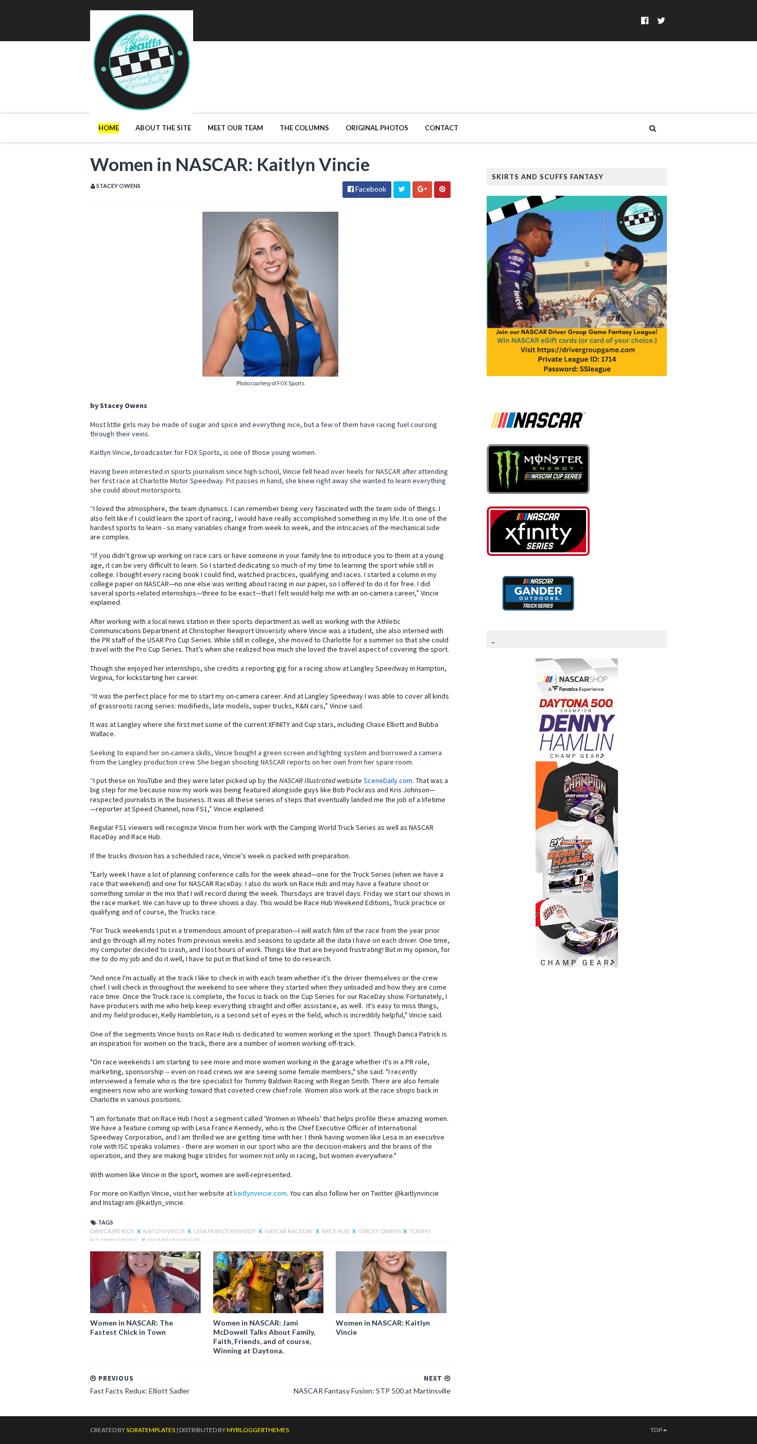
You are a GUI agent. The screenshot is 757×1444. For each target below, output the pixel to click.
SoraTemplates (150, 1430)
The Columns (304, 128)
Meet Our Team (235, 128)
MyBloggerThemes (258, 1430)
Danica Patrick (112, 1231)
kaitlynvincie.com (260, 1193)
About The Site (163, 128)
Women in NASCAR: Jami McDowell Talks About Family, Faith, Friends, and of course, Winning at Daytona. (264, 1336)
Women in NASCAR (174, 1240)
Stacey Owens (380, 1231)
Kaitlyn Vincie (164, 1231)
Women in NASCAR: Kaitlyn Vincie (383, 1327)
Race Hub (336, 1231)
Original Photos (377, 128)
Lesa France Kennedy (225, 1231)
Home (108, 128)
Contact (441, 128)
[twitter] (661, 20)
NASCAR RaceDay (289, 1231)
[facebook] (645, 20)
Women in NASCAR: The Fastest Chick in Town (131, 1327)
